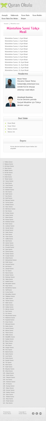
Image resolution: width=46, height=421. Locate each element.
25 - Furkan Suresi (8, 213)
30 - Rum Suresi (7, 224)
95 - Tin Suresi (7, 362)
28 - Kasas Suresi (8, 219)
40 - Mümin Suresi (8, 245)
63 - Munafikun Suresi (9, 294)
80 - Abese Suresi (8, 330)
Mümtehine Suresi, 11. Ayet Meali (16, 65)
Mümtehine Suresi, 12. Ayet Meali (16, 67)
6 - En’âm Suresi (8, 172)
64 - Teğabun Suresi (9, 296)
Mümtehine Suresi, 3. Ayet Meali (16, 43)
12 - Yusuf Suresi (8, 185)
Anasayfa (5, 15)
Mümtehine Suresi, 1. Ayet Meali (16, 38)
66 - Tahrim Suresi (8, 300)
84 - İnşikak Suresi (8, 339)
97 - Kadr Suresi (7, 367)
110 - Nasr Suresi (8, 394)
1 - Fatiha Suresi (7, 162)
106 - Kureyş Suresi (8, 386)
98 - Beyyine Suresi (8, 369)
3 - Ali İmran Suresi (8, 166)
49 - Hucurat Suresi (8, 264)
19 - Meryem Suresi (8, 200)
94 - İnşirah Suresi (8, 360)
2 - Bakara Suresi (8, 164)
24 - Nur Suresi (7, 211)
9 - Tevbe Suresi (7, 179)
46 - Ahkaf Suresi (8, 258)
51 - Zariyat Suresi (8, 268)
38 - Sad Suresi (7, 241)
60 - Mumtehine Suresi (9, 288)
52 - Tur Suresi (7, 271)
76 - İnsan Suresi (8, 322)
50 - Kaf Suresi (7, 266)
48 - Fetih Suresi (7, 262)
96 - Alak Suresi (7, 364)
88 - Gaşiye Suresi (8, 347)
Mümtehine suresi (15, 23)
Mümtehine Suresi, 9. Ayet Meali (16, 59)
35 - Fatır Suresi (7, 234)
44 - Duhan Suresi (8, 253)
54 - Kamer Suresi (8, 275)
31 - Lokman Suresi (8, 226)
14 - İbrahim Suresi (8, 189)
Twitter (37, 413)
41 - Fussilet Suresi (8, 247)
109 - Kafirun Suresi (8, 392)
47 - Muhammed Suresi (9, 260)
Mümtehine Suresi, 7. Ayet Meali (16, 54)
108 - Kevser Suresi (8, 390)
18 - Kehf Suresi (7, 198)
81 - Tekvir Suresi (8, 332)
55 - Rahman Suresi (9, 277)
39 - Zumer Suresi (8, 243)
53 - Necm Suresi (8, 273)
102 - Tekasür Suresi (9, 377)
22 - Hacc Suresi (8, 207)
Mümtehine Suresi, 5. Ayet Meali (16, 49)
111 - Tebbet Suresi (8, 396)
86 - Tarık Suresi (7, 343)
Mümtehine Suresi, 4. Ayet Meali (16, 46)
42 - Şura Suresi (7, 249)
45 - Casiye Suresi (8, 256)
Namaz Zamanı (12, 129)
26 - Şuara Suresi (8, 215)
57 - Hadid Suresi (8, 281)
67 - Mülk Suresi (7, 303)
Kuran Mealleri (37, 15)
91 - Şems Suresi (8, 354)
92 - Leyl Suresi (7, 356)
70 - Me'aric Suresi (8, 309)
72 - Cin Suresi (7, 313)
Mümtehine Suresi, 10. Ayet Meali (16, 62)
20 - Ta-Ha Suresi (8, 202)
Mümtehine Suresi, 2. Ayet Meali (16, 41)
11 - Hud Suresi (7, 183)
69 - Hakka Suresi (8, 307)
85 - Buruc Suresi (8, 341)
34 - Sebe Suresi (8, 232)
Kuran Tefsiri (12, 126)
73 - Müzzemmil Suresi (9, 315)
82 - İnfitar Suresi (8, 335)
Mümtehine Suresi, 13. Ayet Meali (16, 70)
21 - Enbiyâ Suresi (8, 204)
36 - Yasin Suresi (8, 236)
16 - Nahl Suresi (7, 194)
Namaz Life (11, 132)
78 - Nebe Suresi (8, 326)
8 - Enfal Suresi (7, 177)
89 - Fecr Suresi (7, 349)
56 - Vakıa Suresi (8, 279)
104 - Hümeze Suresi (9, 381)
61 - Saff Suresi (7, 290)
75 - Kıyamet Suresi (8, 320)
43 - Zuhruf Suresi (8, 251)
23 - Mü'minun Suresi (9, 209)
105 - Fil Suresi (7, 384)
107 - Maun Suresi (8, 388)
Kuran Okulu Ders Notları (10, 18)
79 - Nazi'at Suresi (8, 328)
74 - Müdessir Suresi (9, 317)
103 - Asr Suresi (7, 379)
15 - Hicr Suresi (7, 192)
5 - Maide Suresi (7, 170)
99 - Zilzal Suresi (8, 371)
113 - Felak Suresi (8, 401)
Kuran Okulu (25, 15)
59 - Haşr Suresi (7, 285)
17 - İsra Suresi (7, 196)
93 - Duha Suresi (8, 358)
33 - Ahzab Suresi (8, 230)
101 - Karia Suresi (8, 375)
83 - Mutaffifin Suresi (9, 337)
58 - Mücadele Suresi (9, 283)
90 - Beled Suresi (8, 352)
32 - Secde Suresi (8, 228)
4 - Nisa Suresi (7, 168)
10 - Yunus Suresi (8, 181)
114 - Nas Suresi (8, 403)
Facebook (33, 413)
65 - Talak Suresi (8, 298)
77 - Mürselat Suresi (9, 324)
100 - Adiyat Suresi (8, 373)
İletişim (23, 18)
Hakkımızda (14, 15)
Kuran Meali (11, 123)
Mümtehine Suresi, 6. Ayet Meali (16, 51)
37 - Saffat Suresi (8, 239)
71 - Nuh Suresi (7, 311)
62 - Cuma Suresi (8, 292)
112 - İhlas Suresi (8, 399)
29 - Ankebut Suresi (8, 221)
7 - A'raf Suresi (7, 175)
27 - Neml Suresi (8, 217)
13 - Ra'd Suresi (7, 187)
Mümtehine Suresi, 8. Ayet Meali (16, 57)
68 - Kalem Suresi (8, 305)
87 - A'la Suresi (7, 345)
